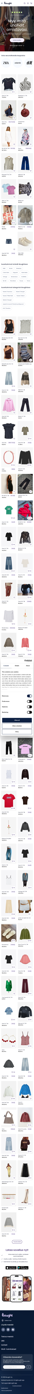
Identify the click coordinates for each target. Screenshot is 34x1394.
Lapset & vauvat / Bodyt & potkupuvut (13, 304)
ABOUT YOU (11, 442)
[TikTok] (13, 1330)
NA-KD (12, 148)
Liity (28, 1367)
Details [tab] (17, 665)
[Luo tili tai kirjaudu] (27, 3)
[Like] (30, 91)
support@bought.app (10, 1383)
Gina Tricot (11, 122)
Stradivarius (14, 276)
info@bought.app (19, 1380)
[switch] (29, 701)
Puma (28, 281)
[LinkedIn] (8, 1330)
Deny (17, 731)
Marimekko (25, 272)
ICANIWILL (23, 276)
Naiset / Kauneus (7, 291)
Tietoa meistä (7, 1336)
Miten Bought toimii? (16, 45)
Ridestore (28, 148)
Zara (13, 253)
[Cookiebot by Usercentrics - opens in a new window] (24, 661)
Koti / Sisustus (6, 308)
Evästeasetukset (17, 1386)
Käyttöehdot (4, 1388)
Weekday (18, 268)
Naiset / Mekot (20, 295)
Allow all (17, 720)
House (21, 281)
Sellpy (12, 1129)
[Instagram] (3, 1330)
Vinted (28, 226)
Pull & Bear (13, 281)
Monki (10, 268)
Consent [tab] (6, 665)
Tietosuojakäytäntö (6, 1390)
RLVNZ (12, 226)
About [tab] (28, 665)
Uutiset (4, 1345)
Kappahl (15, 272)
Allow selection (17, 726)
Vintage (5, 276)
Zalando (12, 628)
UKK (2, 1341)
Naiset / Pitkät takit (8, 295)
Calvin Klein (6, 272)
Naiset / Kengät (20, 291)
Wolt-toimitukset (8, 1349)
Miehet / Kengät (7, 300)
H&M (13, 469)
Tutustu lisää (17, 1242)
